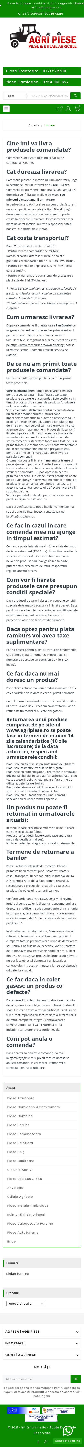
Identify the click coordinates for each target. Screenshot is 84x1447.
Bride (11, 1241)
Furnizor (12, 1262)
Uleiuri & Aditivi (19, 1170)
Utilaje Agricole (20, 1196)
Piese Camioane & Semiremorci (34, 1107)
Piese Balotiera (20, 1143)
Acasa (10, 1087)
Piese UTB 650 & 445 (24, 1179)
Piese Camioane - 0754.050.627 (37, 82)
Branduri (12, 1292)
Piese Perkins (18, 1125)
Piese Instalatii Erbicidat (27, 1205)
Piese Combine (20, 1116)
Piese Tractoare (21, 1098)
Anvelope (15, 1188)
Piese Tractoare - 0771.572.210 (36, 71)
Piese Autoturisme (23, 1232)
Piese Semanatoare (24, 1134)
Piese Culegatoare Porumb (30, 1223)
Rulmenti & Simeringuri (26, 1214)
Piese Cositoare (20, 1161)
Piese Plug (16, 1152)
